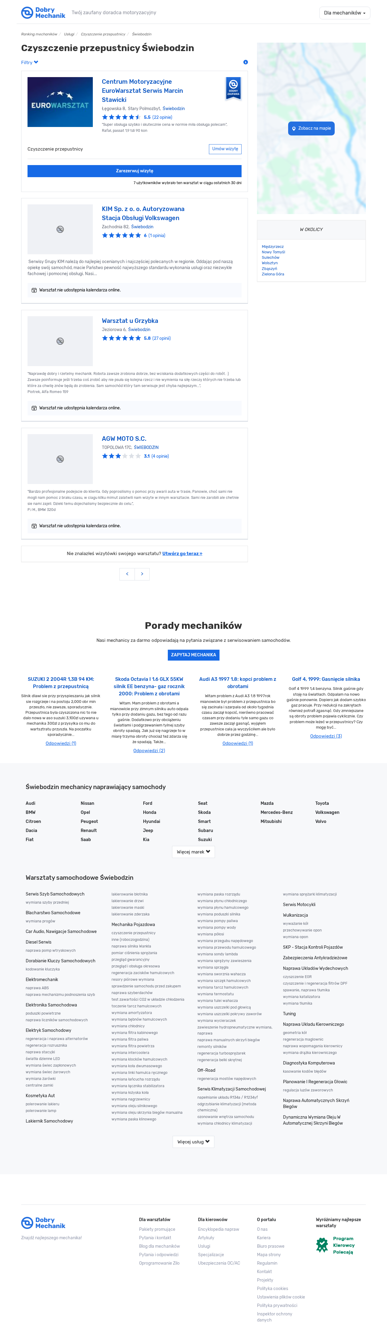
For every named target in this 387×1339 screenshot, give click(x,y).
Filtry (27, 62)
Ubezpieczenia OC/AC (219, 1263)
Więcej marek (191, 852)
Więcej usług (191, 1142)
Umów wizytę (225, 148)
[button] (282, 1297)
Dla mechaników (343, 13)
